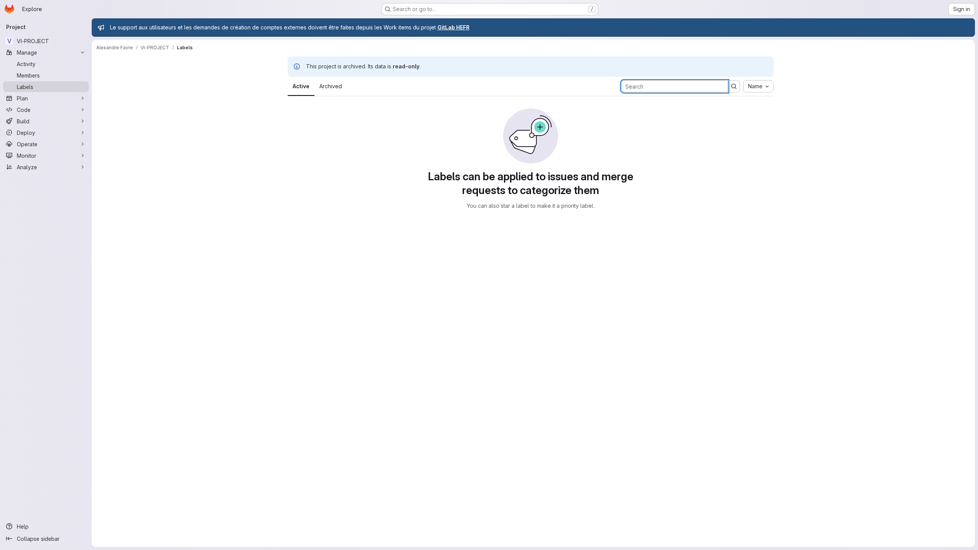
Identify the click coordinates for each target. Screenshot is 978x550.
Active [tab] (301, 86)
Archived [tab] (330, 86)
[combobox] (758, 86)
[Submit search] (734, 86)
